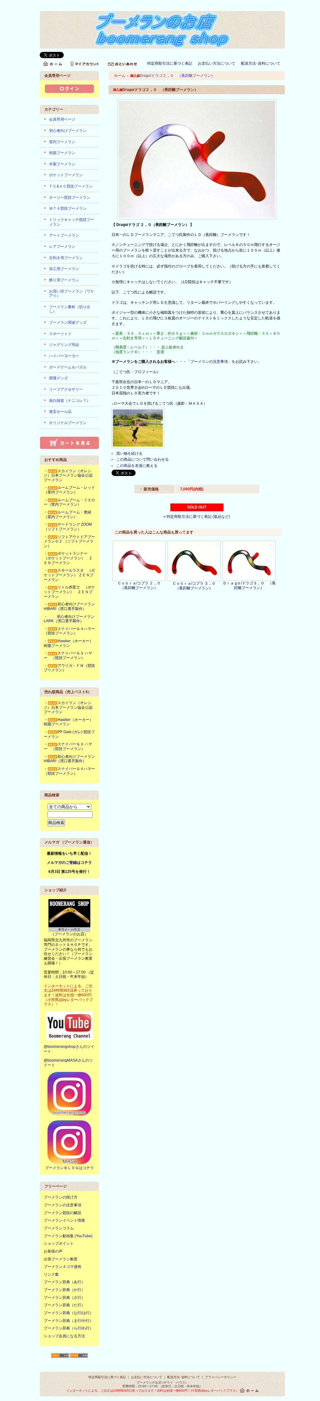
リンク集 (51, 1274)
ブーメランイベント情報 (64, 1220)
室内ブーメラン (62, 142)
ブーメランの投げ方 (61, 1197)
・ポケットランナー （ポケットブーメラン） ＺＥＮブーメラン (68, 558)
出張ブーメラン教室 (61, 1259)
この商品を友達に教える (137, 465)
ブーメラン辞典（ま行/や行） (68, 1320)
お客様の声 (53, 1251)
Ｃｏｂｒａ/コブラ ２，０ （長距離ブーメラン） (141, 585)
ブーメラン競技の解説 (62, 1213)
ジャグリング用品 (64, 345)
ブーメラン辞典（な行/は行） (68, 1313)
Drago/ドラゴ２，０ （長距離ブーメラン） (177, 75)
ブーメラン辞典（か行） (64, 1290)
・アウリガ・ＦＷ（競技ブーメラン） (69, 668)
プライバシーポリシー (220, 1377)
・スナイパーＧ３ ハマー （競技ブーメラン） (68, 655)
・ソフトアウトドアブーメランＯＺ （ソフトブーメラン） (69, 541)
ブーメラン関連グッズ (68, 322)
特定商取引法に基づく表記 (169, 63)
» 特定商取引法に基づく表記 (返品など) (196, 516)
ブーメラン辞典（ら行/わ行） (68, 1328)
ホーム (119, 75)
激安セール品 (60, 411)
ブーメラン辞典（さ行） (64, 1297)
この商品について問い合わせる (142, 459)
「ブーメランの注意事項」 (209, 361)
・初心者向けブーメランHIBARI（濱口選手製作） (69, 606)
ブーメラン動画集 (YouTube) (68, 1236)
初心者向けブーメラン (68, 130)
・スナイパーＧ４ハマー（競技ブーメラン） (69, 631)
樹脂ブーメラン (62, 153)
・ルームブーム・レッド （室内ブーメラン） (71, 489)
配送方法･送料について (260, 63)
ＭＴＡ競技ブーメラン (68, 208)
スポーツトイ (60, 334)
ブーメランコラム (59, 1228)
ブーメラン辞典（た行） (64, 1305)
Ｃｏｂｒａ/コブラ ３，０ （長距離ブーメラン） (195, 585)
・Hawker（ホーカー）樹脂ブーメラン (68, 643)
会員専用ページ (62, 119)
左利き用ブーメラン (66, 258)
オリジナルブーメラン (68, 423)
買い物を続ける (129, 453)
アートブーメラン (64, 235)
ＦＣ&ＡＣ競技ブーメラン (71, 186)
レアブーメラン (62, 246)
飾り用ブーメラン (64, 280)
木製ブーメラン (62, 164)
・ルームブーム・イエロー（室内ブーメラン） (69, 502)
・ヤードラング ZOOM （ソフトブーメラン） (68, 526)
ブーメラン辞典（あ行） (64, 1282)
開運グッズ (58, 378)
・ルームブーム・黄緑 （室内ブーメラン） (69, 514)
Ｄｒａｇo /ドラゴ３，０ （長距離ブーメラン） (249, 585)
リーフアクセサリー (66, 389)
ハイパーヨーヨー (64, 356)
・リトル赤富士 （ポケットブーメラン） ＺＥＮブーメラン (69, 591)
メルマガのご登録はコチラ (69, 862)
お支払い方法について (216, 63)
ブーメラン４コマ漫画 (62, 1266)
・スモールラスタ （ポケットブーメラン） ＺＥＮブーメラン (69, 575)
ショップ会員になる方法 (64, 1336)
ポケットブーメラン (66, 175)
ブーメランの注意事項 (62, 1205)
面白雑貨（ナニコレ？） (69, 400)
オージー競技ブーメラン (69, 197)
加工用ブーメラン (64, 269)
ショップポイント (59, 1243)
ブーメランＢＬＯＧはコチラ (69, 1168)
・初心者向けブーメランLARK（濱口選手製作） (69, 618)
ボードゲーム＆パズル (68, 367)
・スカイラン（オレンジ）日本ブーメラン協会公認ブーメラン (68, 475)
